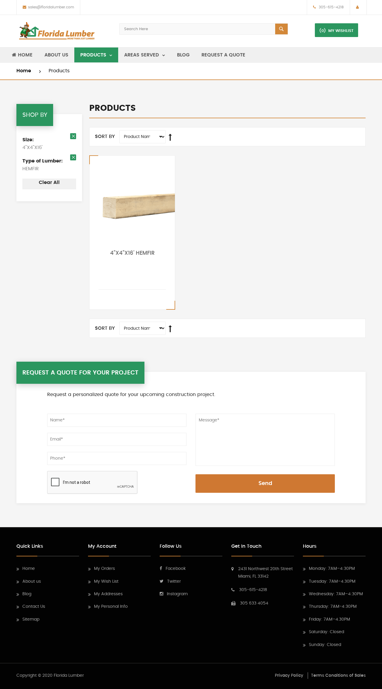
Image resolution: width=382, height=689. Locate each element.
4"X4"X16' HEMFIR (132, 253)
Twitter (174, 581)
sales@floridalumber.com (51, 7)
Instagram (177, 594)
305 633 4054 (254, 603)
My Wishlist (341, 31)
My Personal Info (111, 606)
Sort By (105, 136)
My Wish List (106, 581)
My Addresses (108, 594)
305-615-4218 (331, 7)
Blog (26, 594)
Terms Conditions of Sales (338, 675)
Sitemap (30, 619)
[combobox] (203, 29)
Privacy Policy (289, 675)
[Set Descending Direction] (170, 137)
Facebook (176, 569)
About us (31, 581)
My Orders (104, 569)
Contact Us (33, 606)
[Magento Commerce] (56, 31)
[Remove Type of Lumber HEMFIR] (73, 157)
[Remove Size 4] (73, 136)
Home (24, 70)
